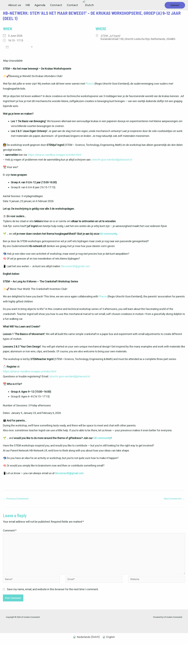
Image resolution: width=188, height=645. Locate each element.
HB (28, 5)
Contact (72, 5)
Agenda (40, 5)
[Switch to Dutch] (88, 5)
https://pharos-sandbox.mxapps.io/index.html (54, 154)
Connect (56, 5)
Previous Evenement (16, 498)
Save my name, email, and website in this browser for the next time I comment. (53, 589)
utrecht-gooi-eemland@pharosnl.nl (112, 159)
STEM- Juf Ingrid (110, 35)
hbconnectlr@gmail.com (75, 266)
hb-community (108, 233)
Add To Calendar (19, 47)
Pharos (90, 83)
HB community (102, 438)
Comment (9, 530)
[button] (175, 5)
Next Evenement (174, 498)
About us (14, 5)
